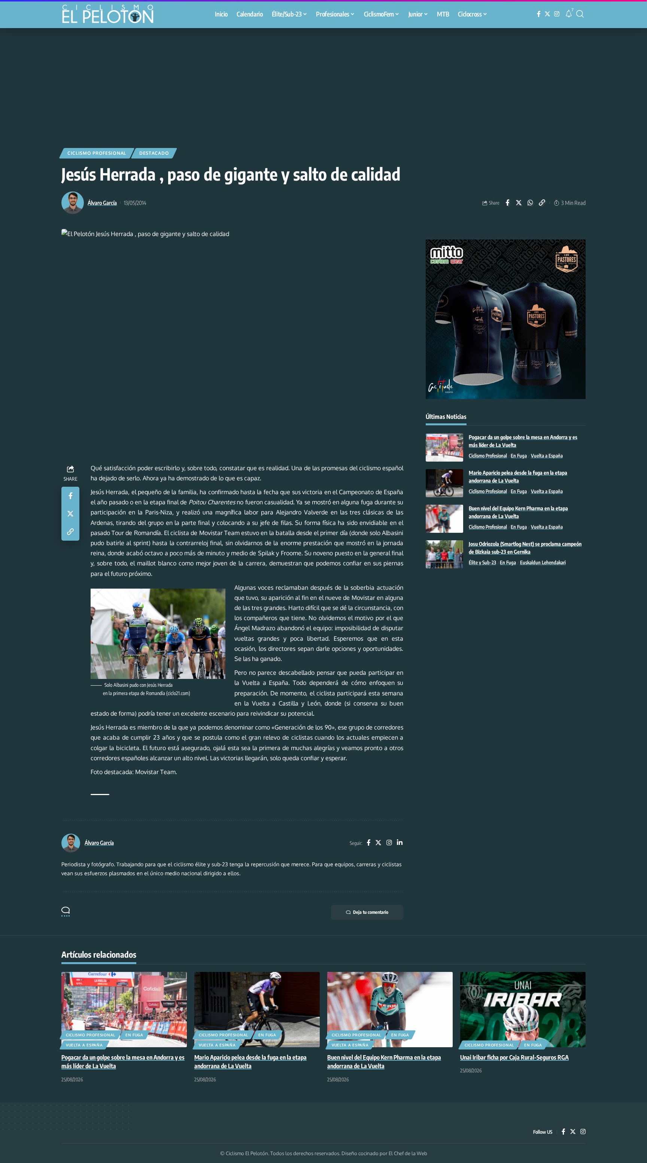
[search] (580, 13)
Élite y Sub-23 (482, 563)
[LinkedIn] (399, 843)
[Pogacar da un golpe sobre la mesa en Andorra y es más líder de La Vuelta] (444, 448)
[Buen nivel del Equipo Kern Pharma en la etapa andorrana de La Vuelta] (444, 519)
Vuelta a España (547, 456)
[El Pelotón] (111, 15)
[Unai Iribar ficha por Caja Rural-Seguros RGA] (523, 1009)
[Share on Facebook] (507, 203)
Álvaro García (102, 202)
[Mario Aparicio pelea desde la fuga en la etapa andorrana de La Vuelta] (444, 483)
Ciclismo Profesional (96, 153)
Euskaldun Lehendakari (543, 563)
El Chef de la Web (408, 1153)
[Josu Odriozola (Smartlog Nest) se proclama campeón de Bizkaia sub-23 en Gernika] (444, 554)
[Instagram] (556, 14)
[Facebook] (539, 14)
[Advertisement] (323, 84)
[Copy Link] (542, 203)
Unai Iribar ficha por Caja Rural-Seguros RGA (514, 1057)
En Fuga (519, 456)
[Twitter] (547, 14)
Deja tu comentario (370, 912)
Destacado (154, 153)
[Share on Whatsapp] (530, 203)
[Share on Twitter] (519, 203)
